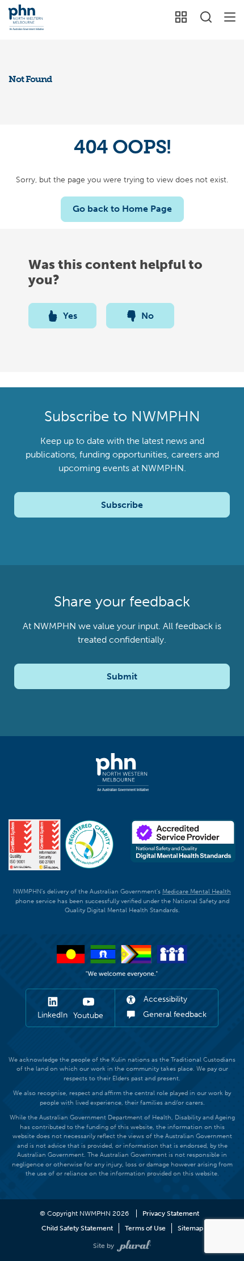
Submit (122, 676)
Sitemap (190, 1228)
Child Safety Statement (77, 1228)
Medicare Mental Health (196, 891)
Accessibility (164, 999)
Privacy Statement (170, 1213)
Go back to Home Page (122, 208)
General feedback (174, 1014)
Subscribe (122, 504)
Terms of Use (145, 1228)
